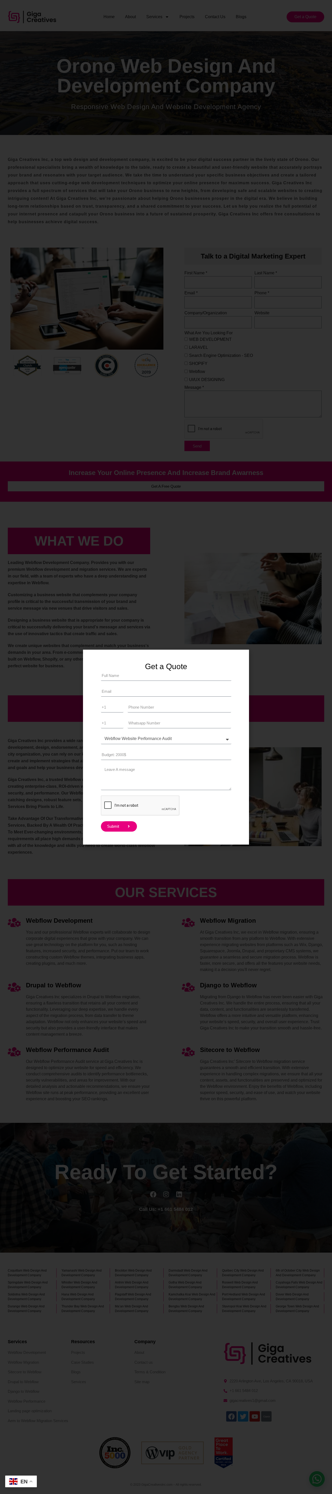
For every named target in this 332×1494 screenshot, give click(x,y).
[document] (166, 747)
